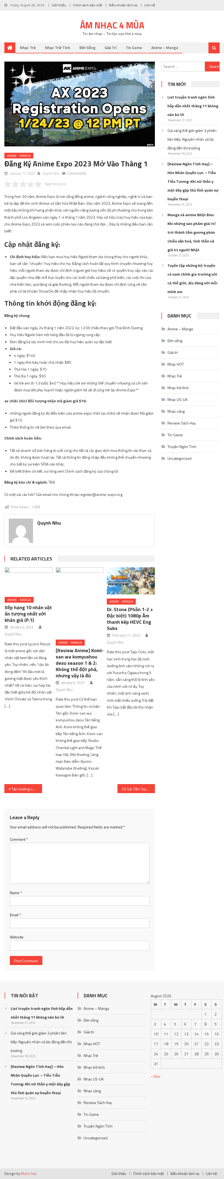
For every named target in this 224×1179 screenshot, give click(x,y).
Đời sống (87, 47)
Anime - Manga (19, 155)
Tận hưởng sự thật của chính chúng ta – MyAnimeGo (26, 789)
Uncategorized (179, 458)
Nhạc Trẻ (28, 47)
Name (16, 892)
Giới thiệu (59, 5)
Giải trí (110, 47)
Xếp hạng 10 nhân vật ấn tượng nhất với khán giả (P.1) (28, 614)
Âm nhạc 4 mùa (112, 25)
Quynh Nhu (50, 173)
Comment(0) (76, 173)
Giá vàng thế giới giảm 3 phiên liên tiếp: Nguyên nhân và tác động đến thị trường (192, 139)
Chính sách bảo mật (87, 5)
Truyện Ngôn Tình (181, 446)
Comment (19, 839)
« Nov (155, 1076)
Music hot (28, 1173)
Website (16, 937)
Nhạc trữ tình (57, 47)
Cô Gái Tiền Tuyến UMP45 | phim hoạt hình (138, 789)
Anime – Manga (164, 47)
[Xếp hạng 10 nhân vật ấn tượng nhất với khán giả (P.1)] (29, 580)
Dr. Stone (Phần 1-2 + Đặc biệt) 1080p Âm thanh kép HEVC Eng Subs (130, 619)
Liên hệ (149, 5)
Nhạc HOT (175, 364)
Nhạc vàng (176, 411)
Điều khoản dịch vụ (123, 5)
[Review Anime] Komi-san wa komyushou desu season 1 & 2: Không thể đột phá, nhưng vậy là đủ (80, 663)
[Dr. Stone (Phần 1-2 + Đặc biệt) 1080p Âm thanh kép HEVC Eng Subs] (131, 580)
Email (15, 915)
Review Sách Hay (181, 423)
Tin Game (134, 47)
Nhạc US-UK (177, 399)
